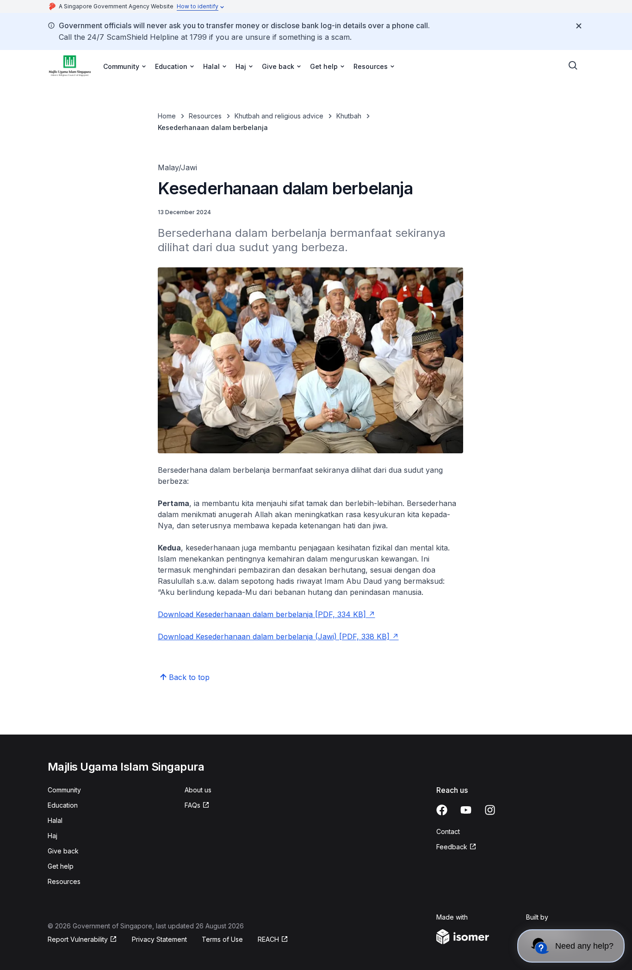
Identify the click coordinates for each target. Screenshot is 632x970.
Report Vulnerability (78, 939)
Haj (52, 836)
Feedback (451, 847)
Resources (205, 116)
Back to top (189, 677)
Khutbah (348, 116)
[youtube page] (465, 810)
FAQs (192, 805)
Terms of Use (222, 939)
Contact (448, 831)
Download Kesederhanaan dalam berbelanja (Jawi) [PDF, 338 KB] (274, 636)
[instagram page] (490, 810)
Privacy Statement (159, 939)
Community (64, 790)
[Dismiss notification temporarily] (579, 26)
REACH (268, 939)
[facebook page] (441, 810)
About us (198, 790)
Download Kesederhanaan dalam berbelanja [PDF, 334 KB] (262, 614)
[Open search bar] (573, 66)
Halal (55, 820)
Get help (61, 866)
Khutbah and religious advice (279, 116)
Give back (63, 851)
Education (63, 805)
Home (167, 116)
